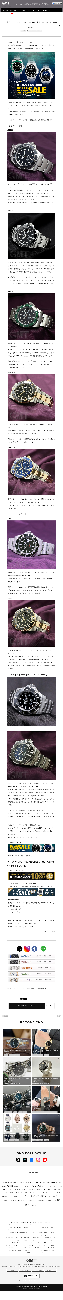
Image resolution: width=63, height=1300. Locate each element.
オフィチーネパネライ (14, 1140)
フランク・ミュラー (43, 1245)
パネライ (43, 1196)
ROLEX (6, 1083)
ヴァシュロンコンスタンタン (46, 1200)
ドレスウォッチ (6, 1196)
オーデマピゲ (45, 1186)
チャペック (47, 1222)
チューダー (38, 1192)
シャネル (29, 1189)
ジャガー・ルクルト (47, 1189)
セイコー (6, 1192)
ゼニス (11, 1192)
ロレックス (39, 30)
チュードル (45, 1192)
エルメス (33, 1227)
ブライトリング (52, 1196)
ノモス (26, 1242)
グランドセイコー (21, 1189)
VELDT (28, 1252)
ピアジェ (52, 1240)
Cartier (27, 1182)
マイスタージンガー (23, 1232)
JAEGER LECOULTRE (38, 1111)
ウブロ (31, 1186)
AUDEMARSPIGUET (7, 1182)
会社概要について (50, 1270)
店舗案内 (12, 1270)
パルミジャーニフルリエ (29, 1229)
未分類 (41, 1252)
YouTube (26, 1186)
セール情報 (24, 30)
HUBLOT (32, 1182)
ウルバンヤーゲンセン (12, 1247)
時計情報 (17, 1083)
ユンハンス (45, 1240)
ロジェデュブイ (13, 1232)
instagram (33, 1280)
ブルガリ (6, 1200)
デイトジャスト (52, 1192)
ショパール (31, 1247)
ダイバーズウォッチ (31, 30)
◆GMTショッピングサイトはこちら (20, 856)
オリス (36, 1250)
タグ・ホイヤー (18, 1192)
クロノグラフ (12, 1189)
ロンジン (25, 1240)
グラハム (22, 1252)
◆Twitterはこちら (14, 912)
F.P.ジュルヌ (23, 1247)
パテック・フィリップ (31, 1196)
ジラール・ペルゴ (12, 1227)
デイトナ (59, 1192)
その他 (35, 1252)
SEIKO (20, 1111)
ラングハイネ (52, 1227)
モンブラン (19, 1250)
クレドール (23, 1222)
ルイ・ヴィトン (28, 1250)
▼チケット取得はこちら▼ (17, 870)
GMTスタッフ (51, 931)
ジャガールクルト (36, 1189)
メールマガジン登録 (33, 1172)
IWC (5, 1111)
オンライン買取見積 (38, 1270)
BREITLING (22, 1182)
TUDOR (25, 1111)
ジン (46, 1247)
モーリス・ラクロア (40, 1224)
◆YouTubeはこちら (14, 909)
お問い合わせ (25, 1270)
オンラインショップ (43, 10)
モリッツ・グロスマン (35, 1240)
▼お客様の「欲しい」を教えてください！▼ (23, 883)
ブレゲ (12, 1200)
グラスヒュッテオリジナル (15, 1229)
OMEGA (10, 1111)
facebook (25, 1280)
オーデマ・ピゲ (54, 1186)
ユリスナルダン (11, 1250)
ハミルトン (53, 1250)
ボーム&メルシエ (44, 1250)
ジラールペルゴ (50, 1229)
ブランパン (39, 1247)
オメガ (55, 1111)
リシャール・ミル (32, 1245)
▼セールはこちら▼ (14, 842)
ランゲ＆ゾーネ (19, 1200)
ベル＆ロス (52, 1245)
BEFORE (5, 1016)
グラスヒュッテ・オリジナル (15, 1242)
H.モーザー (52, 1247)
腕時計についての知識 (23, 1227)
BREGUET (15, 1182)
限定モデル (34, 1205)
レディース (23, 1245)
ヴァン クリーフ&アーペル (16, 1224)
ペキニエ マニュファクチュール (35, 1222)
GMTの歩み (15, 1222)
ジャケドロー (40, 1229)
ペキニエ (32, 1242)
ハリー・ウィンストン (12, 1245)
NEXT (59, 1016)
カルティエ (24, 1235)
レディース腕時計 (29, 1224)
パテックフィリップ (16, 1196)
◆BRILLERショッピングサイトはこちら (21, 927)
